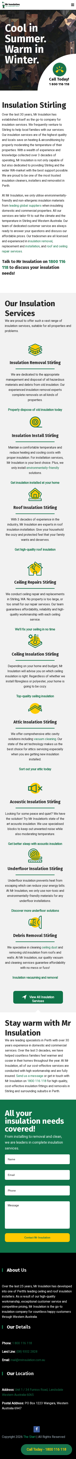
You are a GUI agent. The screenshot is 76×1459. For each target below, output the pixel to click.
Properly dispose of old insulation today (35, 409)
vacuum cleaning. (45, 739)
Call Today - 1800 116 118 (46, 1449)
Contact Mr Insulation (37, 1237)
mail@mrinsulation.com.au (28, 1360)
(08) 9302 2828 (26, 1351)
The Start (29, 1437)
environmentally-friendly (43, 468)
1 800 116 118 (22, 1343)
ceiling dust (49, 947)
